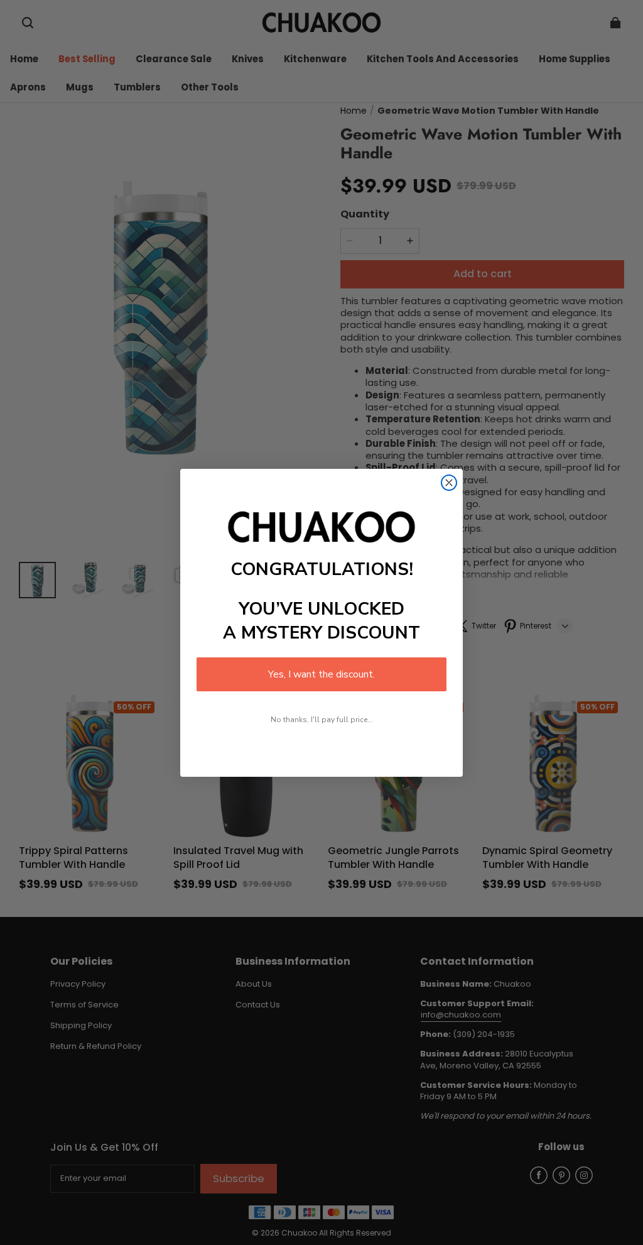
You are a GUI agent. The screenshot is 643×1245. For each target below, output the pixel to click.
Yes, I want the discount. (321, 674)
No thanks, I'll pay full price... (322, 720)
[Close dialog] (449, 482)
